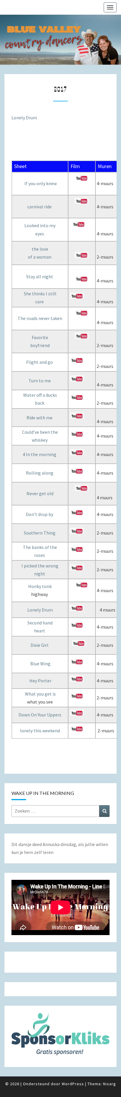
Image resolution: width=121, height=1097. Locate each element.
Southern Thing (40, 533)
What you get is (40, 694)
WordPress (73, 1083)
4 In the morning (39, 454)
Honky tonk (40, 586)
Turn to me (39, 380)
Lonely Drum (24, 117)
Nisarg (109, 1083)
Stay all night (39, 276)
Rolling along (39, 473)
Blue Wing (40, 663)
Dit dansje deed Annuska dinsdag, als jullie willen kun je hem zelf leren (59, 848)
